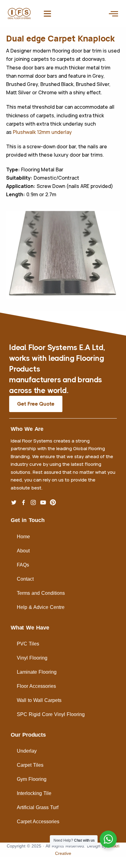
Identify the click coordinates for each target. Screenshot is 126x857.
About (23, 550)
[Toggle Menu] (113, 13)
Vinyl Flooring (32, 657)
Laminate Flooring (37, 672)
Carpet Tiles (30, 765)
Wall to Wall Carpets (39, 700)
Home (23, 536)
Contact (25, 579)
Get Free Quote (35, 404)
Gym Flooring (31, 779)
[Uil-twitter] (14, 502)
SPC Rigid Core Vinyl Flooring (51, 714)
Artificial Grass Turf (37, 807)
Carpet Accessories (38, 821)
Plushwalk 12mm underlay (42, 132)
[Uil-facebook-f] (23, 502)
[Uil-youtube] (43, 502)
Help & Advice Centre (41, 607)
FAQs (23, 564)
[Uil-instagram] (33, 502)
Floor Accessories (36, 686)
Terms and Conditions (41, 593)
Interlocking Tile (34, 793)
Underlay (27, 751)
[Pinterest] (53, 502)
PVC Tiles (28, 643)
